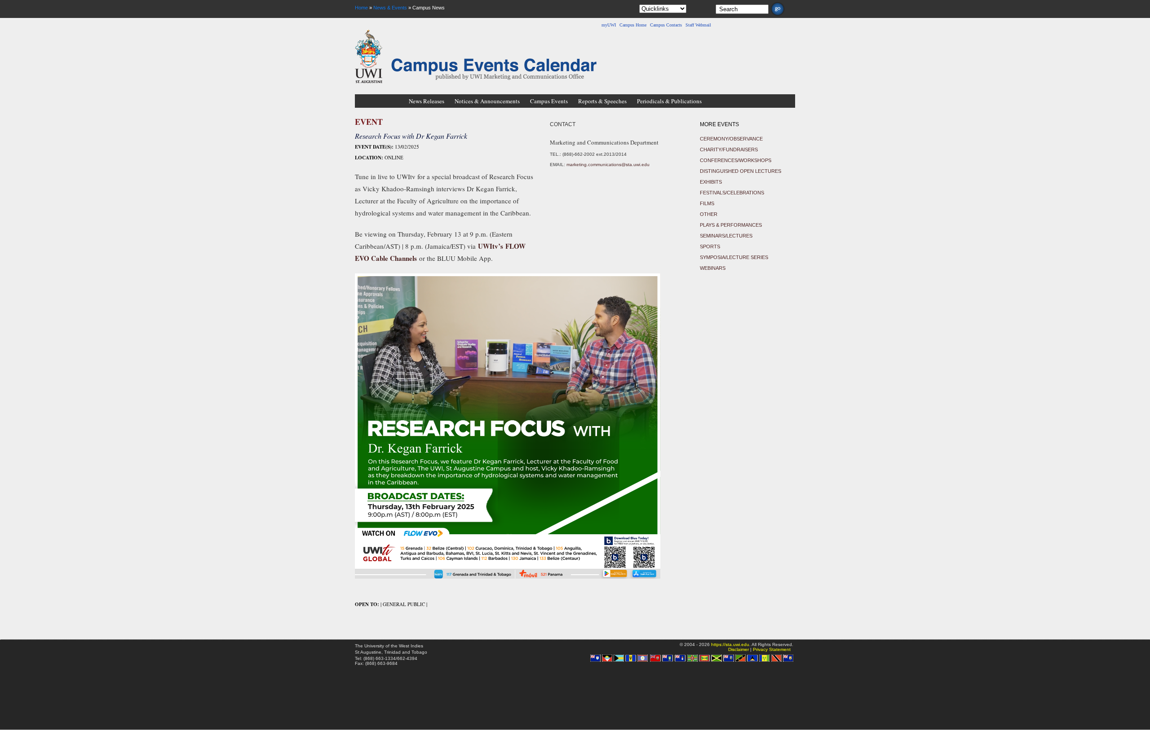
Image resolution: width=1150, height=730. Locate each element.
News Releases (426, 101)
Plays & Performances (731, 225)
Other (708, 214)
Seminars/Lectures (726, 235)
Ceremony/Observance (731, 138)
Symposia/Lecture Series (734, 257)
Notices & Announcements (487, 101)
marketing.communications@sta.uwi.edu (608, 164)
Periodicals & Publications (669, 101)
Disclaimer (738, 649)
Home (361, 7)
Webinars (712, 268)
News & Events (390, 7)
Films (707, 203)
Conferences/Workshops (735, 160)
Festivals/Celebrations (732, 192)
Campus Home (632, 24)
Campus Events (549, 101)
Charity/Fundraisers (729, 149)
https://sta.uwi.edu (730, 644)
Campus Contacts (666, 24)
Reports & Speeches (602, 101)
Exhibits (711, 182)
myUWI (609, 24)
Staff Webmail (698, 24)
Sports (710, 246)
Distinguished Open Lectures (740, 171)
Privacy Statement (772, 649)
